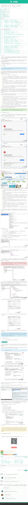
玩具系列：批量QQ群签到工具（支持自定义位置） (10, 37)
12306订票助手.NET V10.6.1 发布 (8, 30)
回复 (9, 475)
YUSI (17, 503)
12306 (2, 454)
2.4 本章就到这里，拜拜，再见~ (5, 16)
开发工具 (14, 454)
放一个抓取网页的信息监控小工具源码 (8, 49)
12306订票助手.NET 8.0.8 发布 (8, 38)
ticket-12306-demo (10, 454)
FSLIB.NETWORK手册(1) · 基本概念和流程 (9, 32)
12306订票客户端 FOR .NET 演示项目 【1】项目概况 (10, 47)
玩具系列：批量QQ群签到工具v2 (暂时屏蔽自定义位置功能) (11, 36)
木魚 (4, 7)
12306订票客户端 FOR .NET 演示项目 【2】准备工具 (11, 5)
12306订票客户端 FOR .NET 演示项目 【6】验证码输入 (11, 40)
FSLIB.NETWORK (5, 454)
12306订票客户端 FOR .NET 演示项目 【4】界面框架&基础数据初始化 (12, 43)
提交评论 (26, 470)
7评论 (15, 7)
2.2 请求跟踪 (3, 13)
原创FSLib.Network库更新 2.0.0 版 (8, 33)
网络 (16, 454)
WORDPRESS (10, 503)
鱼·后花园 (2, 503)
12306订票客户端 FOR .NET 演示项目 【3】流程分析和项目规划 (12, 45)
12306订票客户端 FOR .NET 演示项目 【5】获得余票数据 (11, 41)
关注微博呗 (23, 503)
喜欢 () (14, 447)
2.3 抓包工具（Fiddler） (5, 15)
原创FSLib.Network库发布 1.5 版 (8, 42)
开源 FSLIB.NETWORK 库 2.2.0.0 (8, 31)
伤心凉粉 (5, 496)
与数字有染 (2, 456)
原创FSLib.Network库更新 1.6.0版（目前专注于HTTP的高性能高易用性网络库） (14, 34)
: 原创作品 (2, 7)
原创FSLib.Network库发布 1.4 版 (8, 48)
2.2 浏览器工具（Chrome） (5, 14)
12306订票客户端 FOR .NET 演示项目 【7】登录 (10, 39)
